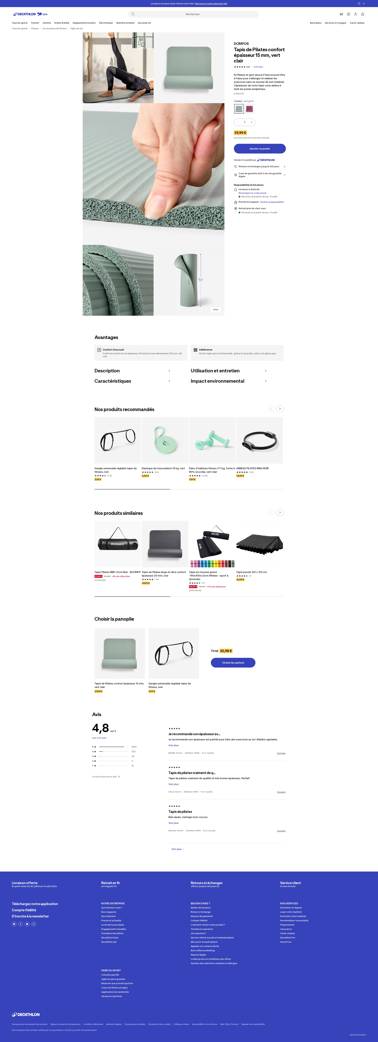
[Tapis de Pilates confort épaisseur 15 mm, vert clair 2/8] (118, 67)
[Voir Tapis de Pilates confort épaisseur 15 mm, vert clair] (119, 653)
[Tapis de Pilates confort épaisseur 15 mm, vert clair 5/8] (189, 280)
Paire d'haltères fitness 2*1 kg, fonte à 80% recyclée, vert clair (212, 470)
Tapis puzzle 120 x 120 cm (251, 572)
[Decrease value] (237, 122)
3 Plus (215, 309)
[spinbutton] (244, 122)
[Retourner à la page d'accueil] (30, 14)
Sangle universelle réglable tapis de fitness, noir (115, 470)
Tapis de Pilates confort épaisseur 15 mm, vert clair (119, 685)
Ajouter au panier (260, 148)
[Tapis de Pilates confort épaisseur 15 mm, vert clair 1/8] (189, 67)
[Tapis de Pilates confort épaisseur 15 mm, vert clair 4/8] (118, 280)
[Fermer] (363, 3)
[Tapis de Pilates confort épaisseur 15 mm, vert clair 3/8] (153, 174)
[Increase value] (251, 122)
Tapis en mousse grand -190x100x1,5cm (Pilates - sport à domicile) (208, 576)
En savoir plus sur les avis (104, 776)
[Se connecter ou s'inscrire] (355, 14)
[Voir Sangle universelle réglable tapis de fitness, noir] (174, 653)
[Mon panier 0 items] (362, 14)
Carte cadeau (357, 23)
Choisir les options (233, 662)
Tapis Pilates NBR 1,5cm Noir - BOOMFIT (117, 572)
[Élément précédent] (271, 408)
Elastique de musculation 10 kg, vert (163, 468)
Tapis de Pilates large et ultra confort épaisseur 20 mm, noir (164, 574)
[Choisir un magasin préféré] (341, 14)
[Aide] (348, 14)
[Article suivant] (280, 408)
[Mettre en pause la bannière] (359, 3)
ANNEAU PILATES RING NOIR (252, 468)
